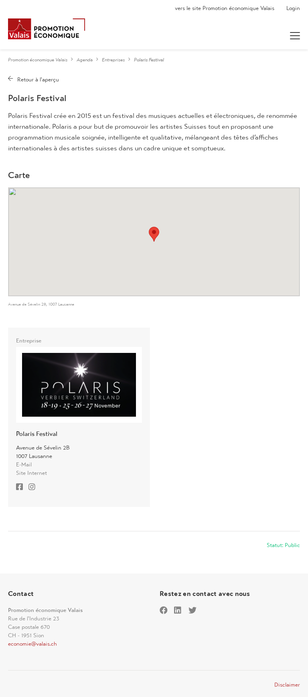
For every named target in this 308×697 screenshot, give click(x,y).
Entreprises (113, 60)
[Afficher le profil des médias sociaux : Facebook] (21, 487)
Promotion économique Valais (37, 60)
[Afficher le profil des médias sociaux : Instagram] (33, 487)
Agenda (85, 60)
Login (293, 8)
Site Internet (31, 472)
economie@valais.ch (32, 643)
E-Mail (24, 464)
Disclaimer (287, 684)
